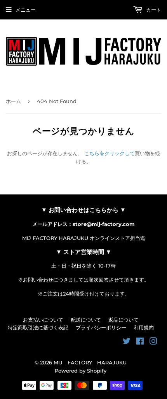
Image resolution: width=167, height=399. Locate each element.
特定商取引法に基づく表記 (38, 327)
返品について (123, 320)
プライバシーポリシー (101, 327)
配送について (86, 320)
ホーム (13, 101)
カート (152, 10)
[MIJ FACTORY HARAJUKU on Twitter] (126, 342)
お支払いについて (43, 320)
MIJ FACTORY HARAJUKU (90, 362)
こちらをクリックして (109, 153)
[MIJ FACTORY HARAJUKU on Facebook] (140, 342)
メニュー (26, 10)
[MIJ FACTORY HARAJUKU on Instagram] (153, 342)
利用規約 (144, 327)
